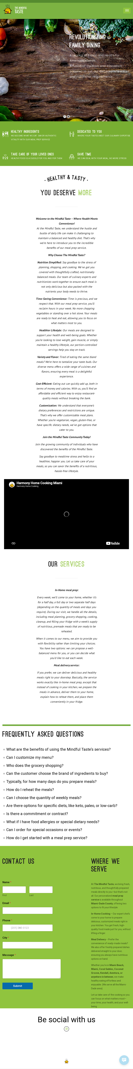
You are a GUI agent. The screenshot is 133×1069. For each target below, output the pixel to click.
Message (9, 955)
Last (31, 895)
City (5, 937)
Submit (17, 985)
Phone (7, 920)
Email (6, 903)
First (4, 895)
